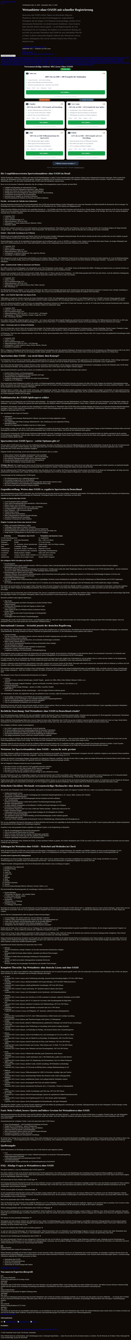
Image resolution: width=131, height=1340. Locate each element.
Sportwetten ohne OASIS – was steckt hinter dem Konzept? (63, 57)
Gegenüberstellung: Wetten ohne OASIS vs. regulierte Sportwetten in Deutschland (47, 59)
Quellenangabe (53, 64)
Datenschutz (4, 1329)
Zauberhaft (8, 1)
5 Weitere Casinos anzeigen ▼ (65, 163)
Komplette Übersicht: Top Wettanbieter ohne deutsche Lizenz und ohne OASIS (95, 63)
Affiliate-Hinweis (28, 1329)
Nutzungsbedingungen (15, 1329)
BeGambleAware (23, 1322)
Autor (2, 3)
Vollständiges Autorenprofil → (10, 1268)
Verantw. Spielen (52, 1329)
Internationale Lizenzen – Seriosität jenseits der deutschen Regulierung (95, 59)
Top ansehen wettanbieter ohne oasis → (34, 47)
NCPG (33, 1322)
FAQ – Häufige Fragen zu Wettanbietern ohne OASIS (76, 64)
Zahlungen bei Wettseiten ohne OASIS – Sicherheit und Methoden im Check (46, 63)
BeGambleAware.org (79, 167)
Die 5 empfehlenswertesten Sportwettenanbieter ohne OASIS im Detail (23, 57)
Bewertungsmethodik (40, 1329)
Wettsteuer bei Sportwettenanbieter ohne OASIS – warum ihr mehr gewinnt (66, 61)
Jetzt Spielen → (66, 92)
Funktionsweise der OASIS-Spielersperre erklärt (97, 57)
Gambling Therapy (10, 1322)
